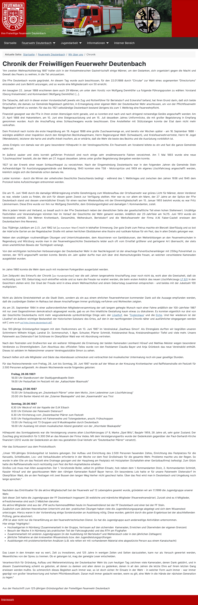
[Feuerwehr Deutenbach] (53, 43)
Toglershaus (137, 315)
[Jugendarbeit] (80, 43)
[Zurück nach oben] (193, 599)
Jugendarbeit (69, 43)
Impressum (7, 599)
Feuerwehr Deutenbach (37, 43)
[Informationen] (107, 43)
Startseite (10, 43)
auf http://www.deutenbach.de (35, 322)
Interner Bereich (124, 43)
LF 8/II (184, 279)
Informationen (96, 43)
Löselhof (117, 315)
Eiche (159, 315)
